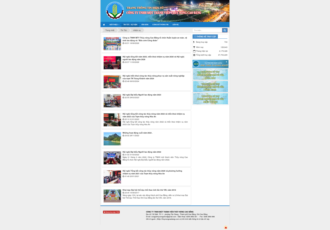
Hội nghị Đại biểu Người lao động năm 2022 (142, 152)
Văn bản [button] (144, 24)
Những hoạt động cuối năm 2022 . (138, 132)
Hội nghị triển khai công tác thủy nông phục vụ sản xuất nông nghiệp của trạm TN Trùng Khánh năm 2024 (153, 77)
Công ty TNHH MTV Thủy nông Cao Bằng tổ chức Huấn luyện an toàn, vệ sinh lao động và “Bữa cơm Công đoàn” (155, 39)
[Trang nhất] (104, 24)
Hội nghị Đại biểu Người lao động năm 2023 (142, 94)
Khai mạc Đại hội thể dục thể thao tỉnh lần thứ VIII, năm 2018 (149, 190)
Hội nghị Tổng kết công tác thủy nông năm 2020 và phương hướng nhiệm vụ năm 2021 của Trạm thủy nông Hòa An (152, 172)
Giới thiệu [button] (113, 24)
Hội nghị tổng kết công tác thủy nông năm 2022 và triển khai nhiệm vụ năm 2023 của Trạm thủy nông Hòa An (154, 115)
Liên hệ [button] (175, 24)
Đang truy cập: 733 (112, 212)
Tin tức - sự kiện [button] (130, 24)
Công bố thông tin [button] (160, 24)
